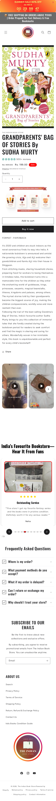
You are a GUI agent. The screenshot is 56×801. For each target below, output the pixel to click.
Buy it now (28, 229)
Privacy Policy (12, 691)
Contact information (37, 794)
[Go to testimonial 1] (15, 532)
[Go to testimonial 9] (40, 532)
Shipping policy (19, 794)
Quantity (6, 173)
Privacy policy (31, 790)
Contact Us (11, 717)
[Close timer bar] (53, 2)
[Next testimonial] (47, 532)
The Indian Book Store (27, 786)
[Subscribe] (47, 660)
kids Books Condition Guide (19, 723)
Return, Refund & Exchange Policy (22, 710)
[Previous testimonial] (9, 532)
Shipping (5, 169)
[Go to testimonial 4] (24, 532)
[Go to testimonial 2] (18, 532)
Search (9, 684)
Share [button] (8, 351)
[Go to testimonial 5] (28, 532)
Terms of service (46, 790)
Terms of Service (14, 697)
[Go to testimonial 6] (31, 532)
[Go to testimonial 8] (37, 532)
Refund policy (17, 790)
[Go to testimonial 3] (22, 532)
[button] (6, 32)
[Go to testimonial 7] (34, 532)
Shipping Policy (13, 704)
